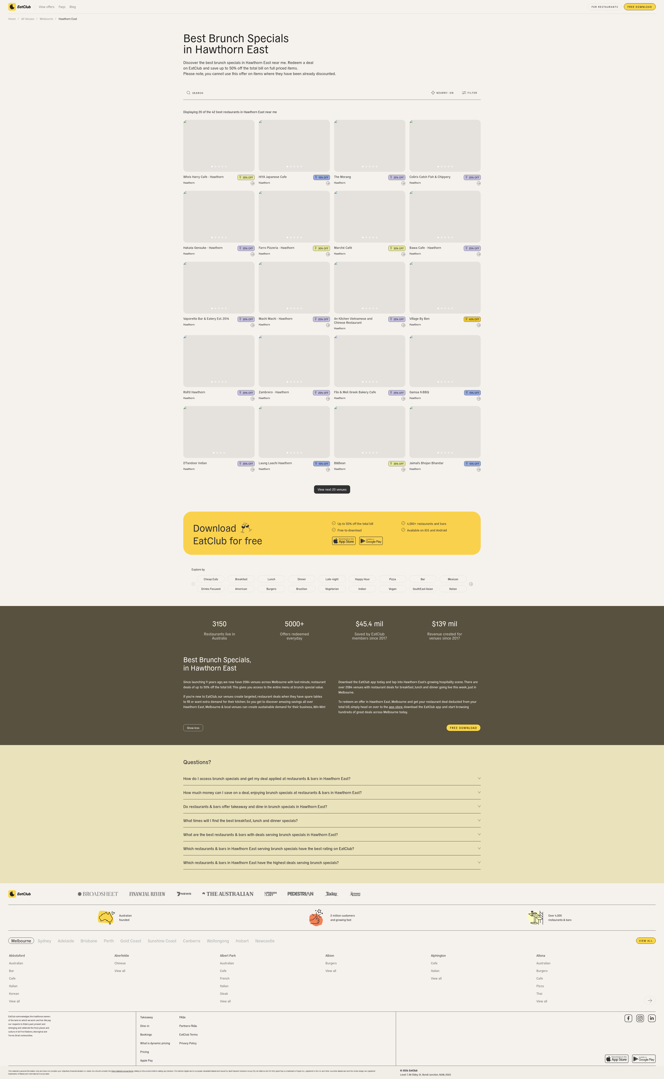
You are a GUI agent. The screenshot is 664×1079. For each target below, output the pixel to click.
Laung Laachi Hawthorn (275, 463)
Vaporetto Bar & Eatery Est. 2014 (206, 318)
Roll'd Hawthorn (194, 392)
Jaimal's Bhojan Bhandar (426, 463)
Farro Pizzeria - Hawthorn (276, 248)
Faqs (62, 7)
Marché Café (343, 248)
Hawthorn (189, 182)
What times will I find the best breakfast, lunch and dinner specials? (240, 820)
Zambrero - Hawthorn (274, 392)
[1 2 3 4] (219, 432)
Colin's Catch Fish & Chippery (429, 177)
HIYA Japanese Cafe (273, 177)
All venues (27, 18)
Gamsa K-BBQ (419, 392)
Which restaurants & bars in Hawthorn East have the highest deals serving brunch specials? (261, 862)
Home (12, 18)
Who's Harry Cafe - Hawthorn (203, 177)
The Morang (342, 177)
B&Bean (339, 463)
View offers (46, 7)
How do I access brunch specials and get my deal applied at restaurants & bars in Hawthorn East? (266, 778)
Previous (193, 584)
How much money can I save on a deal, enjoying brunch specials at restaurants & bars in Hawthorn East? (272, 792)
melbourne (46, 18)
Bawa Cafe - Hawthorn (425, 248)
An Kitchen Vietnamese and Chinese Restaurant (353, 320)
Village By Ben (419, 318)
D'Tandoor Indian (195, 463)
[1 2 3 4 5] (219, 146)
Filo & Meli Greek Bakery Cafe (355, 392)
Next (471, 584)
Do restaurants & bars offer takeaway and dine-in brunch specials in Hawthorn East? (255, 806)
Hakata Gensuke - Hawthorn (203, 248)
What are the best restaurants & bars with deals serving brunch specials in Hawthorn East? (260, 834)
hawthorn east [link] (68, 18)
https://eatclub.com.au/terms (122, 1071)
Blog (73, 7)
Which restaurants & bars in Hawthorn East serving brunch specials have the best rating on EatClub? (268, 848)
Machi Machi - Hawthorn (275, 318)
